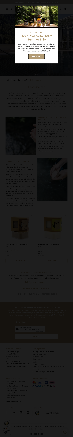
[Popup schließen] (55, 8)
